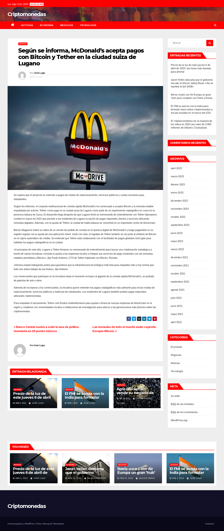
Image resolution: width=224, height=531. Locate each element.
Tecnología (88, 25)
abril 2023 (176, 168)
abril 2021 (176, 322)
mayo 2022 (177, 241)
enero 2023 (177, 192)
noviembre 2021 (180, 265)
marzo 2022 (177, 249)
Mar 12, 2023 (75, 478)
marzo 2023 (177, 176)
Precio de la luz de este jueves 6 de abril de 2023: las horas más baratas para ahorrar (33, 399)
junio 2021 (177, 306)
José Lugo (39, 73)
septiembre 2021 (180, 281)
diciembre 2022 (179, 200)
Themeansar (58, 524)
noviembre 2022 (180, 209)
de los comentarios (184, 412)
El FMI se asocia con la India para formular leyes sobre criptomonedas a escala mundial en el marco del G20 (191, 109)
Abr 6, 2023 (22, 478)
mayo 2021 (177, 314)
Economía (46, 25)
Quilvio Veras (146, 478)
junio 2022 (177, 233)
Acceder (175, 396)
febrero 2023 (178, 184)
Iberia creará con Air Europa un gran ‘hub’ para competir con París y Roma (136, 474)
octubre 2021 (178, 273)
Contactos (209, 524)
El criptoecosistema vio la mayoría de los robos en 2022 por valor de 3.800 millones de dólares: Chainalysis (191, 124)
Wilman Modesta (96, 478)
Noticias (27, 25)
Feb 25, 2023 (126, 478)
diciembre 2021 (179, 257)
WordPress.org (179, 420)
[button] (215, 25)
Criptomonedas (27, 14)
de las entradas (182, 404)
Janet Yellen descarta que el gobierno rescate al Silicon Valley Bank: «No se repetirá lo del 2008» (192, 83)
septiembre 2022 (180, 225)
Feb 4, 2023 (178, 478)
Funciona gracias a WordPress (21, 524)
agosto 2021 (178, 289)
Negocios (66, 25)
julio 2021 (176, 298)
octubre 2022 (178, 217)
